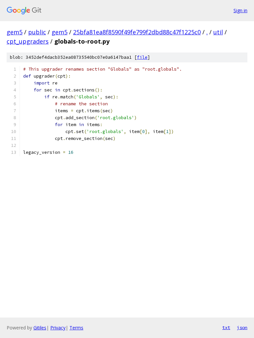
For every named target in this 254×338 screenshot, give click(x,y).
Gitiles (39, 327)
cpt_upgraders (28, 41)
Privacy (57, 327)
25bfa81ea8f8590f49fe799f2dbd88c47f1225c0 (137, 32)
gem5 (14, 32)
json (242, 327)
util (218, 32)
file (142, 57)
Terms (76, 327)
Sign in (240, 10)
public (37, 32)
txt (226, 327)
